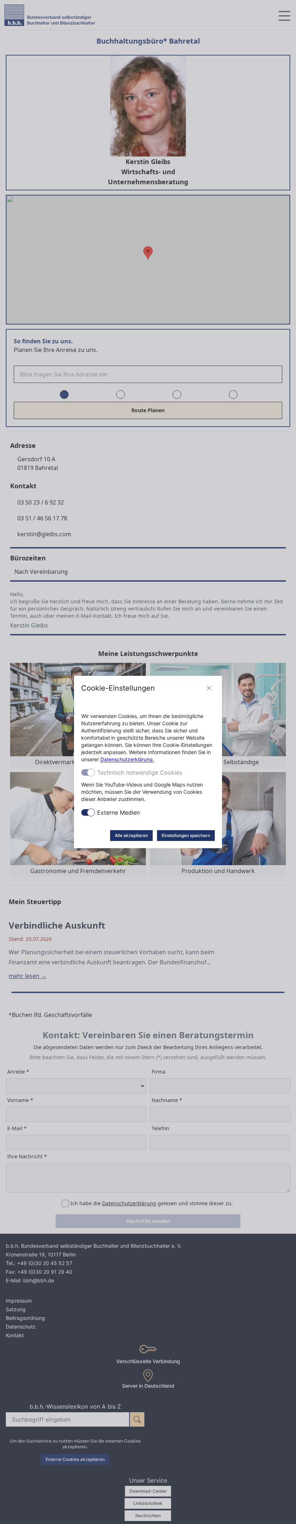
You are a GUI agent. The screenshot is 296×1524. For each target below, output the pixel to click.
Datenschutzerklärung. (127, 759)
